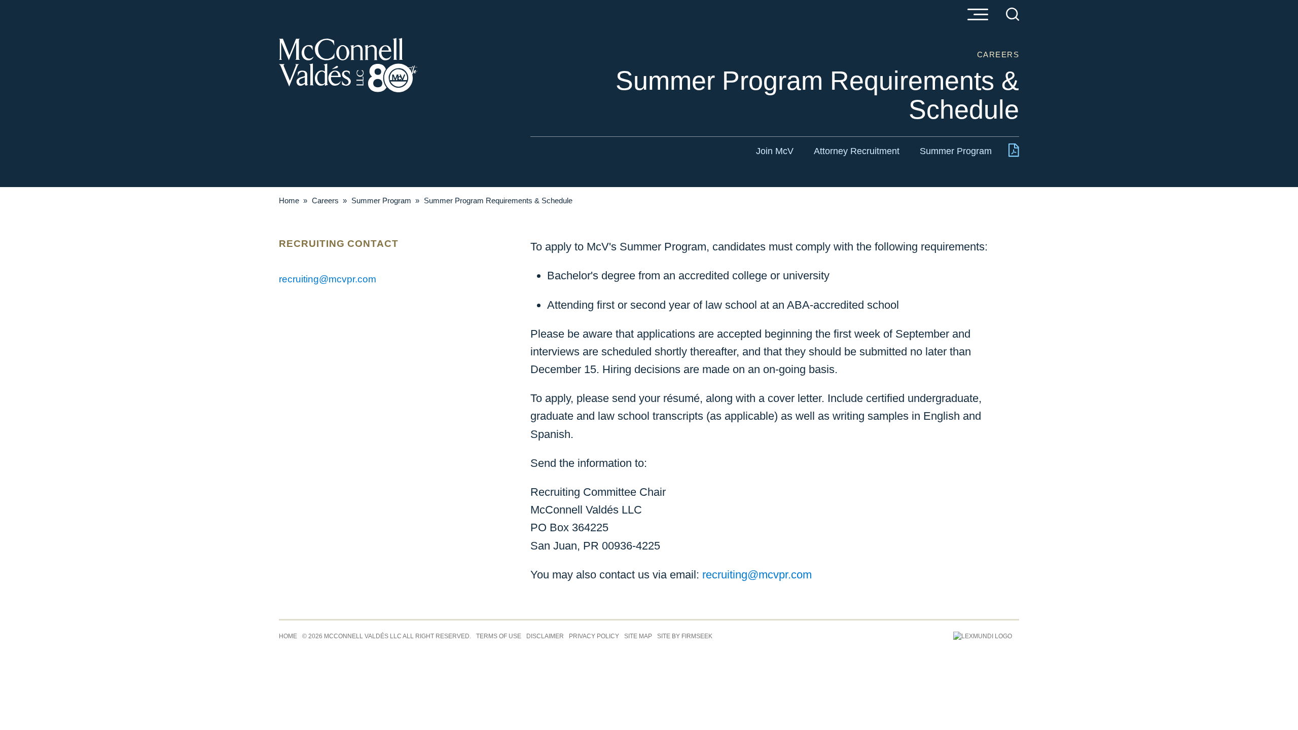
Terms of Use (498, 636)
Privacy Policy (594, 636)
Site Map (638, 636)
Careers (325, 200)
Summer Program (956, 151)
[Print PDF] (1013, 152)
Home (289, 200)
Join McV (775, 151)
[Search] (1012, 14)
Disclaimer (545, 636)
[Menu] (977, 15)
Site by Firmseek (684, 636)
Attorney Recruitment (856, 151)
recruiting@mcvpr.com (757, 574)
